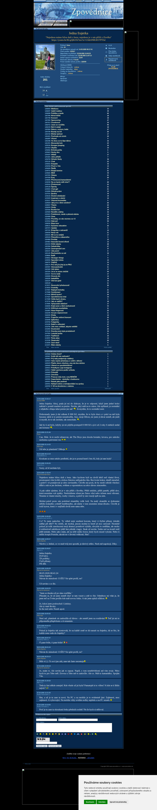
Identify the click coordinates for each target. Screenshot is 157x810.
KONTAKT (107, 1)
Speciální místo (57, 260)
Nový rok (54, 232)
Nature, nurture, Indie (59, 129)
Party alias (55, 338)
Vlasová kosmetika (58, 200)
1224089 (47, 216)
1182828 (47, 276)
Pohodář (54, 372)
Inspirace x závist (58, 198)
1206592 (47, 232)
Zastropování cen (58, 249)
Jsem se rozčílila (57, 125)
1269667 (47, 356)
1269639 (47, 363)
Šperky (54, 187)
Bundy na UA (56, 132)
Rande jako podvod (59, 381)
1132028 (47, 343)
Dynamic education (59, 226)
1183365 (47, 269)
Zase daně (55, 343)
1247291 (47, 175)
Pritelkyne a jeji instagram (61, 368)
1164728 (47, 308)
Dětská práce (56, 191)
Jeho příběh (56, 157)
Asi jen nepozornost (59, 313)
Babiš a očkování (58, 324)
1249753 (47, 171)
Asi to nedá (55, 274)
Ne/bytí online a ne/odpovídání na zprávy (67, 384)
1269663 (47, 358)
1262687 (47, 138)
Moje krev (55, 223)
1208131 (47, 226)
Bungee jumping (57, 145)
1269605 (47, 375)
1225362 (47, 210)
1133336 (47, 340)
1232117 (47, 200)
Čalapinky (55, 322)
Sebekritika (55, 246)
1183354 (47, 271)
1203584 (47, 246)
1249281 (47, 173)
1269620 (47, 365)
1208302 (47, 223)
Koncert (54, 118)
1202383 (47, 249)
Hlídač (53, 154)
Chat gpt (54, 189)
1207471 (47, 228)
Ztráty (53, 207)
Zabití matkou (56, 111)
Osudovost (55, 122)
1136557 (47, 338)
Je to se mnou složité (59, 271)
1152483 (47, 329)
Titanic (54, 205)
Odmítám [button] (102, 802)
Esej (53, 177)
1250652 (47, 164)
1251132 (47, 161)
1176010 (47, 287)
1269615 (47, 368)
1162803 (47, 310)
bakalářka (55, 278)
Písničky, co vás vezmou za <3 (63, 219)
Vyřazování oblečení (59, 304)
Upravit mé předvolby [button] (118, 802)
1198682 (47, 255)
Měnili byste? (56, 294)
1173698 (47, 299)
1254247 (47, 154)
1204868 (47, 239)
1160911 (47, 317)
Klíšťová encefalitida (59, 308)
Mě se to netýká (57, 235)
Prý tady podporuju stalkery (62, 358)
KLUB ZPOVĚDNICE (113, 67)
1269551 (47, 384)
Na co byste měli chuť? (60, 182)
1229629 (47, 203)
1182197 (47, 281)
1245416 (47, 184)
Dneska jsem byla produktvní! (63, 331)
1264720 (47, 134)
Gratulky (54, 287)
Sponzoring (56, 120)
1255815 (47, 152)
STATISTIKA (69, 1)
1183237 (47, 274)
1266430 (47, 127)
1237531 (47, 193)
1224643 (47, 214)
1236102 (47, 196)
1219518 (47, 221)
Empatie (54, 164)
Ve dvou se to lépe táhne (61, 141)
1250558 (47, 166)
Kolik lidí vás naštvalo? (60, 356)
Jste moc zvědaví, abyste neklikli (64, 326)
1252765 (47, 159)
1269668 (47, 354)
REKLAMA (98, 1)
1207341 (47, 230)
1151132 (47, 331)
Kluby (53, 315)
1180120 (47, 283)
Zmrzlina (54, 375)
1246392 (47, 182)
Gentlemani (55, 292)
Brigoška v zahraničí (59, 230)
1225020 (47, 212)
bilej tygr (40, 446)
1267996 (47, 116)
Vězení (54, 138)
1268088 (47, 113)
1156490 (47, 320)
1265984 (47, 129)
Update (54, 228)
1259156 (47, 145)
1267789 (47, 118)
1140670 (47, 336)
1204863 (47, 242)
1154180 (47, 324)
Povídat (54, 239)
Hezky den (55, 152)
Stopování (55, 340)
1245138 (47, 187)
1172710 (47, 301)
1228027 (47, 205)
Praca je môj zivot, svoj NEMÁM (64, 377)
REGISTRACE (50, 1)
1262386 (47, 141)
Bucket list (55, 210)
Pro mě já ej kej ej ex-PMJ (61, 265)
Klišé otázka (56, 244)
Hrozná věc (55, 276)
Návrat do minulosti (43, 570)
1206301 (47, 235)
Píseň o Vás (56, 166)
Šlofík (53, 168)
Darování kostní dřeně (60, 242)
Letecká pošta (56, 333)
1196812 (47, 258)
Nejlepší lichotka (57, 290)
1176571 (47, 285)
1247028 (47, 177)
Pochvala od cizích (58, 136)
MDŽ (53, 173)
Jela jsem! (55, 251)
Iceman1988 (41, 400)
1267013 (47, 122)
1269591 (47, 377)
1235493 (47, 198)
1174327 (47, 297)
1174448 (47, 294)
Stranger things (57, 258)
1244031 (47, 189)
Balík (53, 255)
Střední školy (56, 159)
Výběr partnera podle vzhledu (63, 370)
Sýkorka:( (55, 320)
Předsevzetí (56, 184)
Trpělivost (55, 336)
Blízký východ (56, 134)
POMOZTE (88, 1)
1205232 (47, 237)
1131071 (47, 345)
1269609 (47, 372)
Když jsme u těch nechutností (63, 306)
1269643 (47, 361)
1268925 (47, 109)
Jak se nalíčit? (57, 301)
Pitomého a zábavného (60, 237)
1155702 (47, 322)
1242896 (47, 191)
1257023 (47, 148)
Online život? (56, 354)
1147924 (47, 333)
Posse (38, 434)
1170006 (47, 304)
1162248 (47, 313)
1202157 (47, 251)
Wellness (54, 109)
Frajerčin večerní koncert (61, 317)
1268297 (47, 111)
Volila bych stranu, (58, 299)
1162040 (47, 315)
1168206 (47, 306)
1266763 (47, 125)
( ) (45, 455)
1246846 (47, 180)
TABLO (60, 1)
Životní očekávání (58, 196)
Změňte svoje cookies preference (78, 754)
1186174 (47, 265)
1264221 (47, 136)
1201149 (47, 253)
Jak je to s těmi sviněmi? (61, 203)
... (52, 283)
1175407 (47, 290)
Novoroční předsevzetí (60, 285)
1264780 (47, 132)
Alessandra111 (57, 267)
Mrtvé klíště (55, 116)
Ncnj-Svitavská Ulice (43, 474)
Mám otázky (56, 345)
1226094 (47, 207)
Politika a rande (57, 113)
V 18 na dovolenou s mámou (62, 386)
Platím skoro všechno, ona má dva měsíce (68, 363)
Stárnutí (54, 221)
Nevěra (54, 193)
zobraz (76, 67)
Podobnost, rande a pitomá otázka (65, 214)
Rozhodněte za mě (58, 253)
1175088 (47, 292)
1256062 (47, 150)
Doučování (55, 329)
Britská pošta (56, 150)
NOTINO (82, 758)
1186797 (47, 262)
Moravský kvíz (57, 143)
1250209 (47, 168)
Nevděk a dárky (57, 212)
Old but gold (56, 281)
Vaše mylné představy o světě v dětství (66, 361)
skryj (76, 69)
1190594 (47, 260)
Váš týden (55, 269)
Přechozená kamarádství (61, 180)
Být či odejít (56, 127)
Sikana (54, 175)
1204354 (47, 244)
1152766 (47, 326)
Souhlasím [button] (90, 802)
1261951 (47, 143)
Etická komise (56, 171)
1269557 (47, 381)
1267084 (47, 120)
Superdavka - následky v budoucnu (65, 379)
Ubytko (54, 148)
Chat (53, 161)
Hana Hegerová (57, 310)
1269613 (47, 370)
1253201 (47, 157)
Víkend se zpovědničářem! (61, 365)
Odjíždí (54, 262)
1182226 (47, 278)
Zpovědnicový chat (58, 297)
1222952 (47, 219)
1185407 (47, 267)
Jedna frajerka (41, 541)
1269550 (47, 386)
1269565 (47, 379)
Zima (53, 216)
